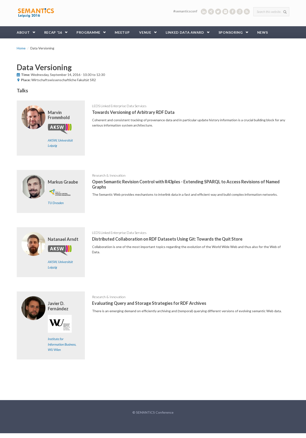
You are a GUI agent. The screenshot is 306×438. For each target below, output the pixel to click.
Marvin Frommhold (59, 115)
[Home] (36, 12)
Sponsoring (231, 32)
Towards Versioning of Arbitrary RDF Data (133, 112)
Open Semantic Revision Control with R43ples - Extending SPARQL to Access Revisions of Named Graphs (186, 184)
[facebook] (232, 12)
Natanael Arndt (63, 239)
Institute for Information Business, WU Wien (62, 344)
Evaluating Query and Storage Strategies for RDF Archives (149, 303)
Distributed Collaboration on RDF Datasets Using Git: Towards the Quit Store (167, 239)
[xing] (211, 12)
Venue (145, 32)
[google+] (240, 12)
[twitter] (218, 12)
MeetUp (122, 32)
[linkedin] (204, 12)
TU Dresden (56, 203)
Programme (88, 32)
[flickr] (225, 12)
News (262, 32)
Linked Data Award (185, 32)
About (23, 32)
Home (21, 48)
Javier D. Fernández (58, 306)
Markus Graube (63, 182)
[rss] (247, 12)
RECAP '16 (53, 32)
